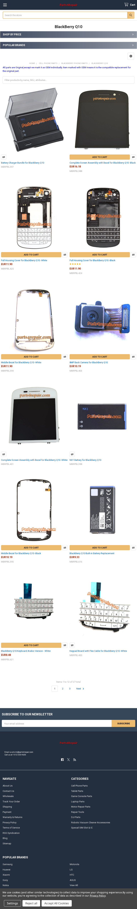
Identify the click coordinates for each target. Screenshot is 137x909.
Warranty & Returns (12, 817)
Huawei (6, 869)
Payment (7, 812)
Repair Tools (77, 812)
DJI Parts (75, 817)
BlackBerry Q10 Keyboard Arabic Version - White (25, 651)
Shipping (7, 806)
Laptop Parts (77, 801)
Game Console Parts (81, 796)
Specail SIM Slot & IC (82, 827)
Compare (3, 157)
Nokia (6, 885)
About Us (7, 785)
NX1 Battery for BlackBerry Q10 (85, 460)
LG (71, 869)
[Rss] (74, 759)
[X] (68, 759)
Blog (5, 838)
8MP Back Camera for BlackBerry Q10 (89, 362)
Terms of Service (11, 827)
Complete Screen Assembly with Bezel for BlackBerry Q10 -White (34, 460)
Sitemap (7, 843)
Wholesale (8, 796)
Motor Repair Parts (80, 806)
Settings (12, 903)
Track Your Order (11, 801)
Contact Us (8, 791)
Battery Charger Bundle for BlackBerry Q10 (22, 162)
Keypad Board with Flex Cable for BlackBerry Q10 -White (98, 651)
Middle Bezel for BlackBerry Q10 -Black (21, 553)
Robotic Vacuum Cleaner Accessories (90, 822)
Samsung (7, 864)
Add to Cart (99, 157)
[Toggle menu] (5, 5)
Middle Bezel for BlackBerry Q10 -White (21, 362)
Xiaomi (6, 874)
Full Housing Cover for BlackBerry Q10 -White (24, 260)
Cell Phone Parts (79, 785)
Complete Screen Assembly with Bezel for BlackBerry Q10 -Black (103, 162)
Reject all (31, 903)
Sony (5, 880)
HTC (72, 874)
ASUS (73, 880)
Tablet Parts (77, 791)
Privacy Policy (9, 822)
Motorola (74, 864)
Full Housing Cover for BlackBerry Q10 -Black (92, 260)
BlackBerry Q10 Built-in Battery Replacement (92, 553)
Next (79, 688)
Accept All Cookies (56, 903)
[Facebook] (62, 759)
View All (74, 885)
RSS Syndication (11, 833)
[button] (131, 56)
